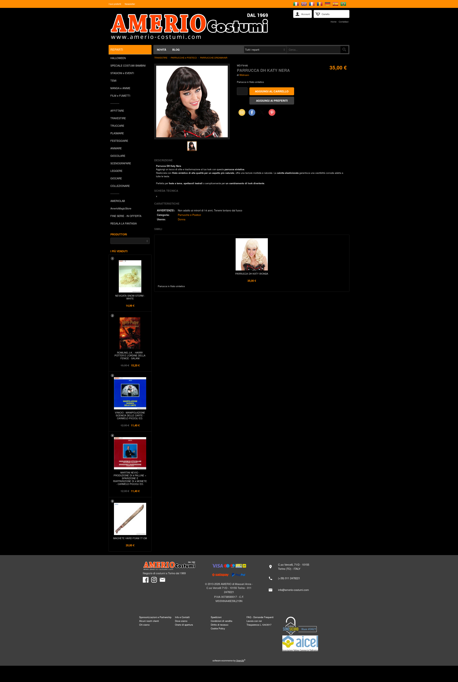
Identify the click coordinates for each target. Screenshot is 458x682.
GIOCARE (116, 178)
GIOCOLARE (117, 156)
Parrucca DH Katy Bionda (251, 273)
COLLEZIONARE (120, 186)
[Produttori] (130, 241)
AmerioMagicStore (120, 208)
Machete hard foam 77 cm (130, 538)
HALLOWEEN (118, 58)
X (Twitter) (262, 113)
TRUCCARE (117, 125)
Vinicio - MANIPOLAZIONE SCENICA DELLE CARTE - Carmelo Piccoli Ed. (130, 415)
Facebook (252, 112)
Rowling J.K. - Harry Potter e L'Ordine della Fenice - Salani (129, 355)
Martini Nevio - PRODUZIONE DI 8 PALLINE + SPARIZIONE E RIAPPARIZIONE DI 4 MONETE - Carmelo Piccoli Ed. (130, 478)
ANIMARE (116, 148)
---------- (114, 103)
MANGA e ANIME (120, 88)
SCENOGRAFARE (120, 163)
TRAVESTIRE (118, 118)
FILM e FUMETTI (120, 95)
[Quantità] (242, 91)
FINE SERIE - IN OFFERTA (125, 216)
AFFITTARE (117, 110)
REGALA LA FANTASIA (123, 223)
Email (241, 112)
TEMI (113, 80)
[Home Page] (198, 26)
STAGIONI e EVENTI (122, 73)
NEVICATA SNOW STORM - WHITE (130, 297)
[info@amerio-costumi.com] (290, 590)
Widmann (244, 75)
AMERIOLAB (117, 201)
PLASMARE (117, 133)
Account (305, 14)
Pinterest (272, 112)
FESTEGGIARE (119, 140)
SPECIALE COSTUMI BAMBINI (128, 65)
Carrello (326, 14)
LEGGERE (116, 171)
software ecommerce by (229, 660)
